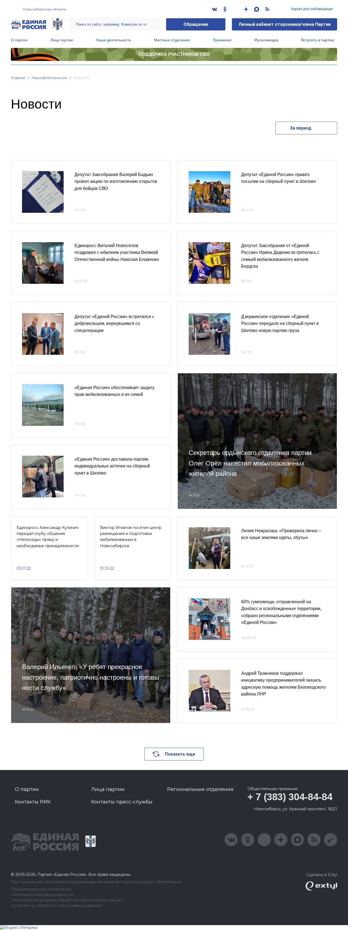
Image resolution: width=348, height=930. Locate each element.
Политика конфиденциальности (42, 894)
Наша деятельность (113, 40)
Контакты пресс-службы (122, 802)
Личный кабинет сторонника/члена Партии (284, 24)
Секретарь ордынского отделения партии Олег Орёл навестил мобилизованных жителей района (250, 463)
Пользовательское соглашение (41, 889)
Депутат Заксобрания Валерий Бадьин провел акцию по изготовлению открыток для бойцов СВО (115, 181)
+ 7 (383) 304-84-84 (289, 796)
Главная (18, 78)
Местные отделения (172, 40)
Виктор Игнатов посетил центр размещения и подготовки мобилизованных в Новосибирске (130, 536)
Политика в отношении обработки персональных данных (67, 900)
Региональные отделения (200, 789)
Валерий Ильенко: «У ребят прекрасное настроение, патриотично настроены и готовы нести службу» (90, 677)
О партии (19, 40)
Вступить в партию (317, 40)
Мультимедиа (266, 40)
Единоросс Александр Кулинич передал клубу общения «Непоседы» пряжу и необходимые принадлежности (48, 536)
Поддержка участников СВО (174, 54)
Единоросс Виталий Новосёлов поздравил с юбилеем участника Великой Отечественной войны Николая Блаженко (116, 252)
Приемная (222, 40)
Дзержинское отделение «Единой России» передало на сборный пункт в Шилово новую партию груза (280, 323)
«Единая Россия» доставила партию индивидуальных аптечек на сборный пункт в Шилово (112, 466)
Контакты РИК (33, 802)
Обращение (196, 24)
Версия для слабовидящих (311, 9)
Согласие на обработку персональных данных (56, 905)
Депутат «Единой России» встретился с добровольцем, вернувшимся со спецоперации (114, 323)
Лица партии (61, 40)
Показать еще (180, 754)
